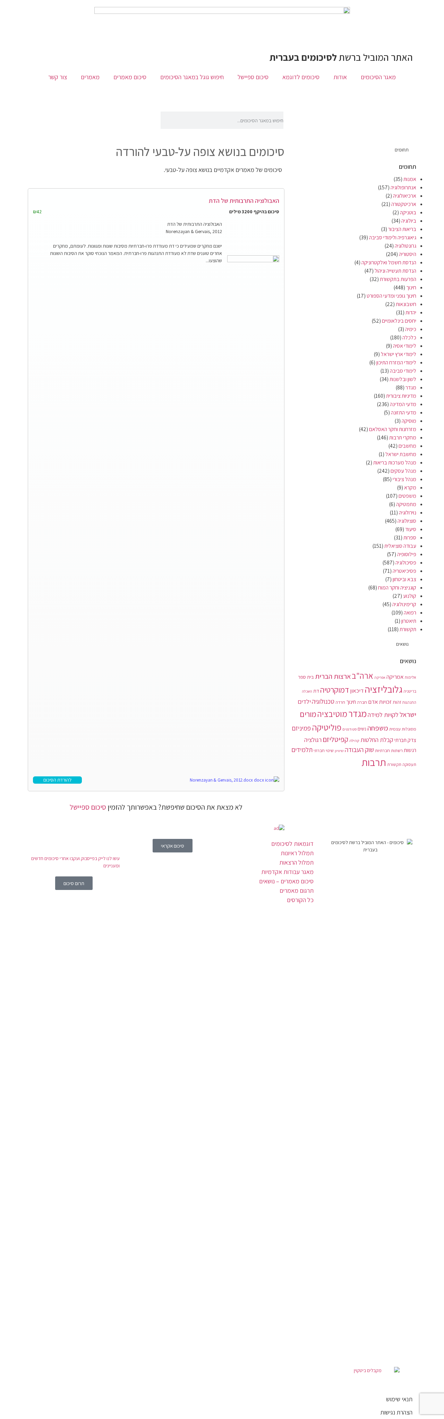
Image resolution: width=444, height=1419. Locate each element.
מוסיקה (409, 420)
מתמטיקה (406, 504)
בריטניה (409, 691)
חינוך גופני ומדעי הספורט (391, 295)
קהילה (354, 740)
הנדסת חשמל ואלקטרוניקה (388, 262)
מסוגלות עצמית (402, 729)
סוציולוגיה (407, 521)
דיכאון (357, 690)
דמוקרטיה (334, 690)
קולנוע (409, 596)
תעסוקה (409, 764)
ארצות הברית (333, 676)
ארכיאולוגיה (404, 195)
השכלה (307, 691)
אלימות (410, 677)
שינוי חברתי (324, 750)
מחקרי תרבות (402, 437)
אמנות (409, 179)
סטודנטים (349, 729)
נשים (362, 728)
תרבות (373, 762)
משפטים (407, 496)
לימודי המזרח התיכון (396, 362)
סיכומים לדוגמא (300, 77)
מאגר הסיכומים (378, 77)
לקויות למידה (383, 714)
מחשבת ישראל (400, 454)
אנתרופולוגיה (403, 187)
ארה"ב (362, 675)
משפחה (377, 728)
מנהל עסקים (403, 471)
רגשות (410, 750)
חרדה (340, 702)
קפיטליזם (335, 739)
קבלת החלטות (376, 739)
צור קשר (57, 77)
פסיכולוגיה (405, 562)
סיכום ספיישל (253, 77)
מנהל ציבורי (404, 479)
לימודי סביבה (403, 370)
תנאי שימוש (399, 1399)
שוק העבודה (359, 749)
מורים (308, 714)
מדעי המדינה (403, 404)
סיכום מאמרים (129, 77)
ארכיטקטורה (403, 204)
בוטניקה (408, 212)
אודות (340, 77)
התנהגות (409, 702)
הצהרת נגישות (396, 1412)
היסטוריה (407, 254)
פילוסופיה (406, 554)
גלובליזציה (383, 689)
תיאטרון (408, 621)
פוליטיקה (326, 727)
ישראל (408, 714)
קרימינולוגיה (404, 604)
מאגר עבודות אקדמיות (287, 872)
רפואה (410, 612)
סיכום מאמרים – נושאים (286, 881)
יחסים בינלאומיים (399, 320)
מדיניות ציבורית (401, 395)
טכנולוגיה (323, 701)
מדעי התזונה (403, 412)
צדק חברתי (405, 739)
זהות (397, 702)
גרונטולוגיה (405, 245)
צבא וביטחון (404, 579)
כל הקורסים (300, 900)
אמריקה (395, 676)
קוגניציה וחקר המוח (397, 587)
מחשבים (407, 445)
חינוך (411, 287)
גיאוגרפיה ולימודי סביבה (392, 237)
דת (316, 690)
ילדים (304, 701)
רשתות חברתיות (389, 750)
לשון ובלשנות (403, 379)
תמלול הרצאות (296, 862)
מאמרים (90, 77)
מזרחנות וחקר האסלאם (392, 429)
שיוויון (339, 750)
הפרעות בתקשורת (398, 279)
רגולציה (313, 739)
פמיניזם (301, 728)
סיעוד (410, 529)
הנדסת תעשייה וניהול (395, 270)
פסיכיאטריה (404, 571)
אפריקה (379, 677)
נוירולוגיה (407, 512)
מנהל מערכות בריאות (394, 462)
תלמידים (302, 749)
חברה (362, 702)
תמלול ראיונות (297, 853)
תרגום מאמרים (297, 890)
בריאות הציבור (402, 229)
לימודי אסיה (404, 345)
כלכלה (409, 337)
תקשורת (408, 629)
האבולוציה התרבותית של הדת (244, 201)
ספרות (409, 537)
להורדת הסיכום (57, 780)
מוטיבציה (332, 713)
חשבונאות (406, 304)
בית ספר (306, 677)
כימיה (410, 329)
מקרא (410, 487)
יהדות (410, 312)
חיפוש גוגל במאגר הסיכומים (192, 77)
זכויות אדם (380, 702)
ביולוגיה (408, 220)
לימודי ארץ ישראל (398, 354)
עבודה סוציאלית (400, 546)
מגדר (410, 387)
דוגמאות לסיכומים (292, 844)
